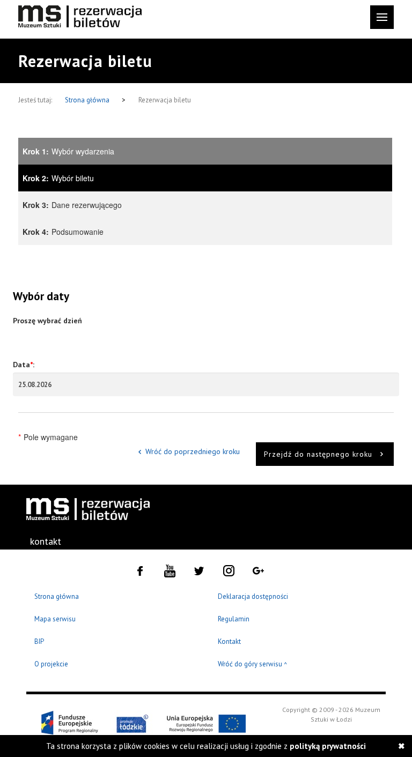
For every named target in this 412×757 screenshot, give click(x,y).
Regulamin (233, 619)
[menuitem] (53, 541)
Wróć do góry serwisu (253, 664)
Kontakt (229, 641)
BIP (39, 641)
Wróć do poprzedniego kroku (192, 451)
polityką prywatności (328, 746)
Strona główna (88, 100)
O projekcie (51, 664)
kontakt (45, 541)
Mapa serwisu (55, 619)
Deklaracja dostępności (253, 596)
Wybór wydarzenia (68, 151)
